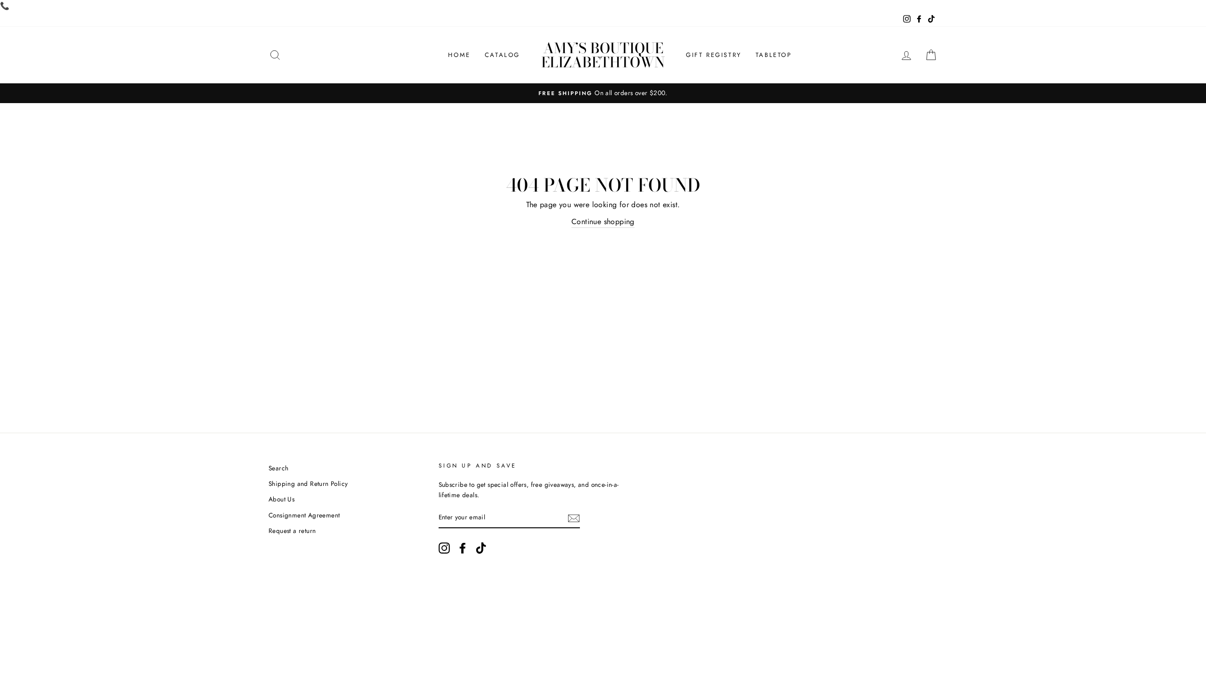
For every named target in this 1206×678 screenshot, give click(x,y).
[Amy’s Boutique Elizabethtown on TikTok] (481, 548)
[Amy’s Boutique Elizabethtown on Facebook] (462, 548)
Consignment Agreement (304, 515)
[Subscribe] (574, 518)
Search (278, 468)
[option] (603, 93)
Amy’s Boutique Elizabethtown (603, 55)
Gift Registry (714, 54)
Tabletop (774, 54)
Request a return (292, 530)
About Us (281, 499)
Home (459, 54)
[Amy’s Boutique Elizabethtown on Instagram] (444, 548)
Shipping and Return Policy (308, 483)
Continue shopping (603, 221)
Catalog (502, 54)
